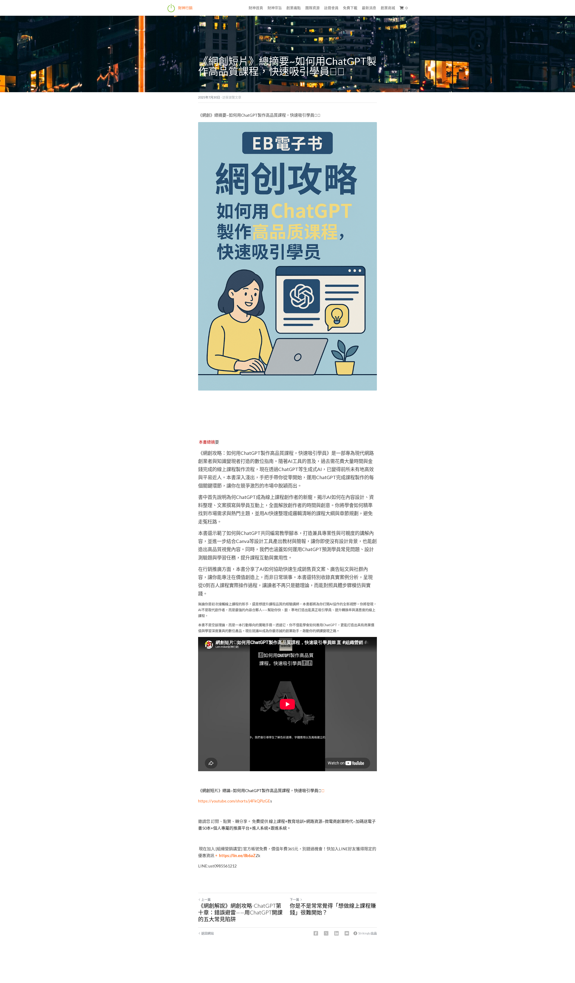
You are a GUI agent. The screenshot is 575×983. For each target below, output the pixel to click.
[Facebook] (316, 933)
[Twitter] (326, 933)
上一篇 (206, 899)
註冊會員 (331, 8)
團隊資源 (312, 8)
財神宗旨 (275, 8)
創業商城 (388, 8)
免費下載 (350, 8)
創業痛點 (293, 8)
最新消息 (369, 8)
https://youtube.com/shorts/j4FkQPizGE (234, 800)
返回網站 (207, 933)
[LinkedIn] (336, 933)
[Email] (347, 933)
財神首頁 (256, 8)
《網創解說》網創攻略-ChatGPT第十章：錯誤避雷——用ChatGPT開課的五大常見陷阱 (240, 912)
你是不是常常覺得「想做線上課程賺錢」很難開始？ (333, 909)
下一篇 (294, 899)
